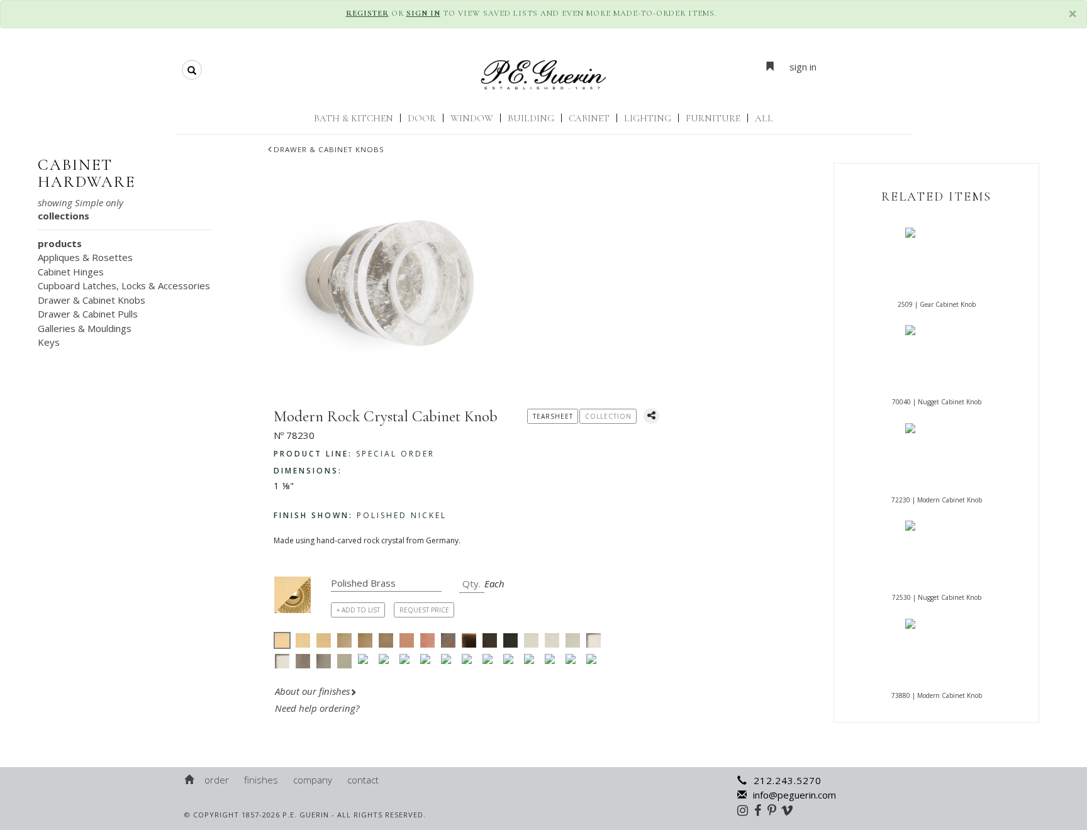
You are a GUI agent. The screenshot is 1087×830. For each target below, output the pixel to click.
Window (471, 118)
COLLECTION (608, 416)
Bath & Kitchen (353, 118)
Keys (49, 342)
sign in (803, 66)
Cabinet (589, 118)
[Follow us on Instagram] (745, 810)
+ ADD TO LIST (358, 610)
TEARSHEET (553, 416)
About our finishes (312, 691)
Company (312, 779)
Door (422, 118)
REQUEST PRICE (424, 610)
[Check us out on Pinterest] (775, 810)
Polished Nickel (360, 515)
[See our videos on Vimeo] (791, 810)
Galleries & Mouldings (84, 328)
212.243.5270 (788, 780)
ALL (764, 118)
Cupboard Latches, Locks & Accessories (124, 285)
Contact (363, 779)
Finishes (261, 779)
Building (531, 118)
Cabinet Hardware (86, 173)
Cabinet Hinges (71, 271)
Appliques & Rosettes (85, 257)
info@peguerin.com (794, 794)
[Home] (190, 779)
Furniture (713, 118)
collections (63, 215)
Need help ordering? (318, 708)
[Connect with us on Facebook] (760, 810)
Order (216, 779)
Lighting (647, 118)
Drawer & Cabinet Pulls (88, 313)
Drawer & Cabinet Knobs (329, 149)
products (60, 243)
